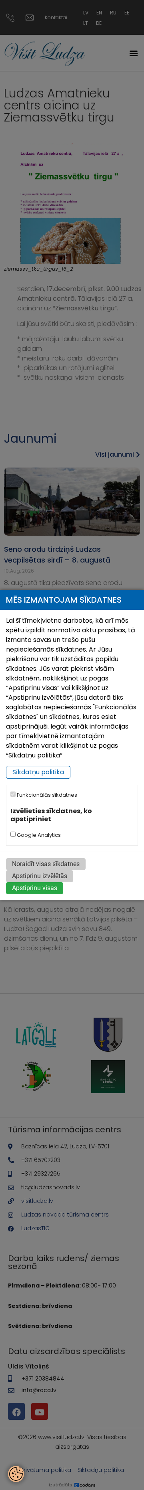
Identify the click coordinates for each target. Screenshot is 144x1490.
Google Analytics (38, 835)
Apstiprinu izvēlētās (39, 876)
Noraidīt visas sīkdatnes (46, 864)
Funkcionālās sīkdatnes (46, 795)
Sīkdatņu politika (38, 772)
